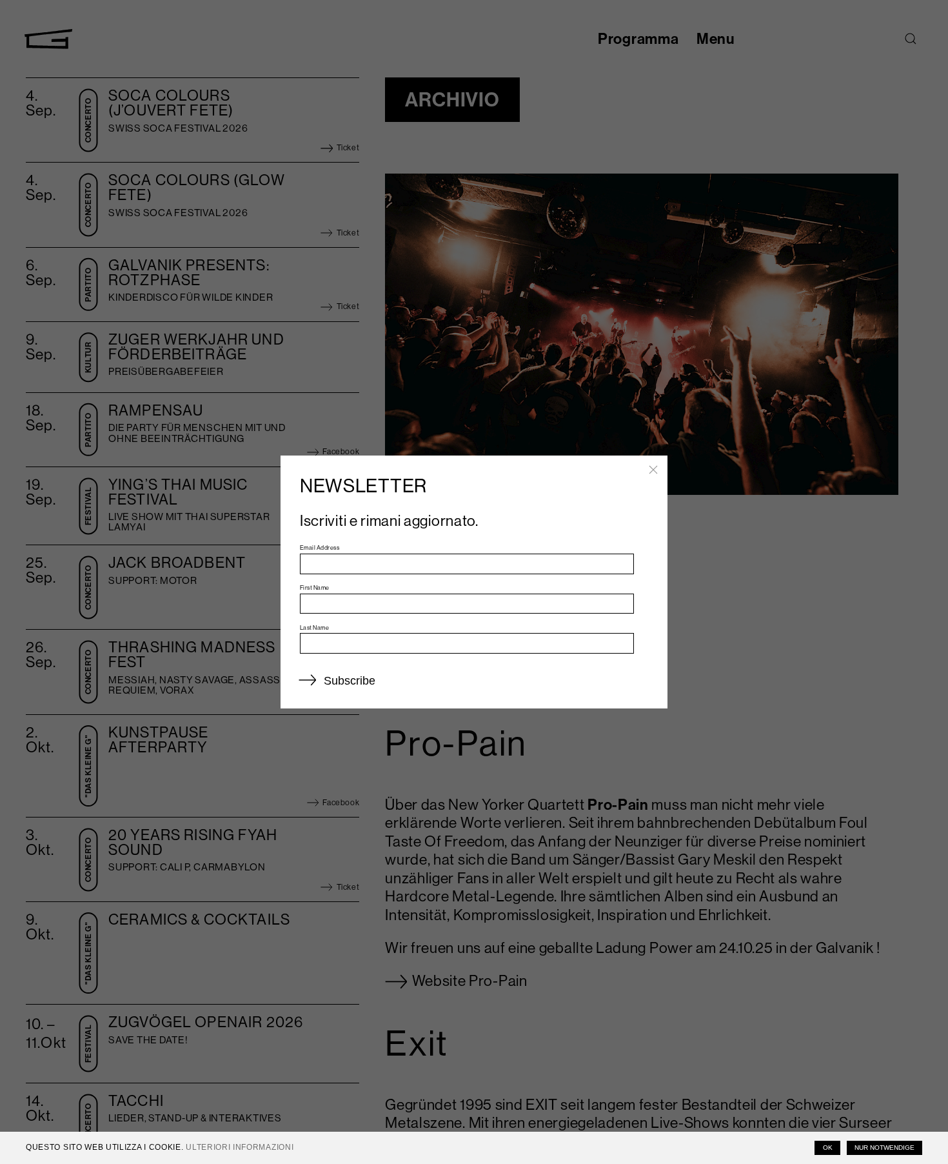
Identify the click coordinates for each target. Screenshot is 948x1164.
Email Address (319, 547)
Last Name (314, 627)
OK (828, 1147)
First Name (315, 587)
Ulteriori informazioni (239, 1147)
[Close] (653, 469)
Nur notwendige (884, 1147)
